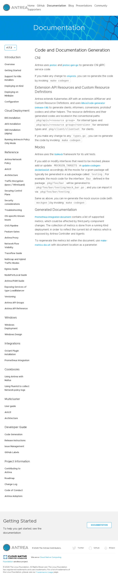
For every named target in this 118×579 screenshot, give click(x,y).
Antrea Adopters (13, 496)
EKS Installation (12, 118)
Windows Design (13, 334)
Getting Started (13, 70)
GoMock (58, 154)
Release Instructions (15, 440)
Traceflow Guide (13, 253)
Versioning (10, 297)
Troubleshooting (13, 210)
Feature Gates (12, 232)
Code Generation (13, 434)
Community (100, 5)
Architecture (11, 175)
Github (97, 548)
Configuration (12, 102)
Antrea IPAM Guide (14, 281)
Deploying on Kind (14, 86)
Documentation (56, 5)
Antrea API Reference (16, 309)
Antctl (8, 169)
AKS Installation (13, 124)
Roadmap (10, 478)
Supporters (34, 9)
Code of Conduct (14, 490)
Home (31, 5)
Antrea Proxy (11, 238)
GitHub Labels (12, 452)
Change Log (11, 484)
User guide (10, 406)
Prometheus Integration (17, 360)
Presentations (84, 5)
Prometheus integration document (53, 217)
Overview (10, 64)
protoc (53, 65)
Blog (71, 5)
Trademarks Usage (44, 572)
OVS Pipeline (11, 226)
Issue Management (14, 446)
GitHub (41, 5)
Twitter (81, 548)
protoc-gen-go (70, 65)
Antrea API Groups (14, 303)
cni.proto (71, 76)
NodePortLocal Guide (16, 275)
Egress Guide (11, 269)
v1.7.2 (9, 48)
